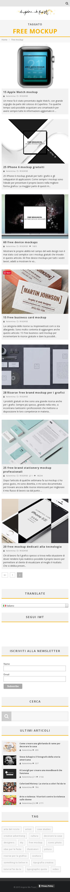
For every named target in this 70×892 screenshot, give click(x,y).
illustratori (33, 849)
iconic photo (55, 842)
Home (4, 39)
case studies (44, 829)
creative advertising (14, 836)
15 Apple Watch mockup (20, 92)
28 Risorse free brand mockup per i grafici (34, 392)
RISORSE (24, 96)
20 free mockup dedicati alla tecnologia (32, 546)
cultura (34, 836)
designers (9, 842)
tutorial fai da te (12, 869)
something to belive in (16, 862)
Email (6, 674)
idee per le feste (12, 849)
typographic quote (37, 869)
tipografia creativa (43, 862)
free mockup (35, 842)
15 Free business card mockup (24, 317)
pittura (48, 849)
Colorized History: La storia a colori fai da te (43, 783)
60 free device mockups (20, 242)
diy (21, 842)
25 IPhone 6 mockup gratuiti (23, 167)
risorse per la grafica (15, 855)
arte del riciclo (12, 829)
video (56, 869)
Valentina (11, 96)
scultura (36, 855)
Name (7, 664)
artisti (28, 829)
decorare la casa (53, 836)
